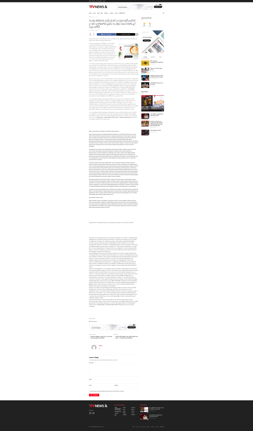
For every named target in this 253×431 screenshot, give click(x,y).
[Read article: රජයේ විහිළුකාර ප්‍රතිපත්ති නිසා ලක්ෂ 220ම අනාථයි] (145, 116)
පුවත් (93, 16)
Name (90, 379)
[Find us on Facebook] (90, 413)
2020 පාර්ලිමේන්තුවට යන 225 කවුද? (118, 408)
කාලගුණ (116, 413)
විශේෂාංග (106, 13)
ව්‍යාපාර (94, 13)
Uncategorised (118, 411)
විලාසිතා (124, 414)
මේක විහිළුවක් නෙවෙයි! (155, 130)
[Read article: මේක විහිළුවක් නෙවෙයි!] (145, 132)
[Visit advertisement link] (140, 7)
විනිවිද (124, 412)
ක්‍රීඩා (102, 13)
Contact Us (122, 13)
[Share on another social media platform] (136, 34)
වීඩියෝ (132, 409)
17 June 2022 (91, 30)
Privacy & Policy (99, 1)
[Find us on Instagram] (93, 413)
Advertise (93, 1)
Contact (104, 1)
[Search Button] (163, 13)
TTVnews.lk (94, 426)
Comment (91, 362)
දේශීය (90, 13)
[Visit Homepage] (98, 7)
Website (116, 385)
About (90, 1)
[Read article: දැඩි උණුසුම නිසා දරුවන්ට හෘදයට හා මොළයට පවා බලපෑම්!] (152, 103)
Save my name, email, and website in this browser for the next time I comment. (107, 391)
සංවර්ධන (111, 13)
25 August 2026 (154, 117)
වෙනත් (116, 13)
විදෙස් (98, 13)
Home (90, 16)
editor (100, 345)
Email (90, 385)
